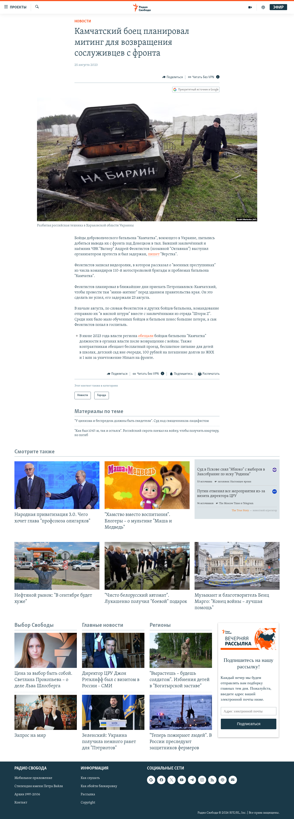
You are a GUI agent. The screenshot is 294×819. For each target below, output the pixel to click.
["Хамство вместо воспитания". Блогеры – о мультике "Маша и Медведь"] (147, 485)
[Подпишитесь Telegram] (192, 780)
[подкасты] (263, 7)
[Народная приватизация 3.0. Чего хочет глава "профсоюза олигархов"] (56, 485)
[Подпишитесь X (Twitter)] (171, 780)
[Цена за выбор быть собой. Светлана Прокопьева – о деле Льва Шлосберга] (45, 650)
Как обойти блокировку (99, 786)
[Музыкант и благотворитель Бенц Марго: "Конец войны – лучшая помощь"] (237, 566)
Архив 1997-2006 (27, 794)
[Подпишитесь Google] (151, 780)
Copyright (88, 803)
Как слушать (90, 778)
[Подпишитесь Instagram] (202, 780)
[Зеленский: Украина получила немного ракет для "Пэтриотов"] (113, 712)
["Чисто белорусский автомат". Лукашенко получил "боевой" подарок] (147, 566)
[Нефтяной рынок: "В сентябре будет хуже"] (56, 566)
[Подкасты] (222, 780)
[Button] (172, 77)
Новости (82, 21)
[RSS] (212, 780)
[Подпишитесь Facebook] (161, 780)
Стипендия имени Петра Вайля (38, 786)
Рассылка (88, 794)
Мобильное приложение (33, 778)
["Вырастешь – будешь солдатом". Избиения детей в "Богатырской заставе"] (181, 650)
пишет (153, 254)
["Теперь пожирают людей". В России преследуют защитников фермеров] (181, 712)
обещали (145, 336)
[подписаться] (233, 780)
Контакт (20, 803)
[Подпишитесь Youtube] (182, 780)
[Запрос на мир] (45, 712)
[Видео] (250, 7)
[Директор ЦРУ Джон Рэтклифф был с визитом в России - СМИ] (113, 650)
